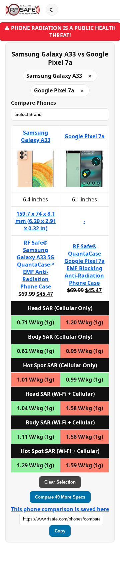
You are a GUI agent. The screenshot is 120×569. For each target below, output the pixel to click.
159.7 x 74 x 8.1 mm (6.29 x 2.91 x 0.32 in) (35, 221)
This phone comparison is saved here (60, 509)
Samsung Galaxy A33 (35, 136)
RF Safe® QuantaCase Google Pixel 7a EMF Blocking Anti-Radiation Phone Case (84, 264)
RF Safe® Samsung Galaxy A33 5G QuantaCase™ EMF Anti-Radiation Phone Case (35, 264)
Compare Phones (33, 102)
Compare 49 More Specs (60, 497)
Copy (60, 530)
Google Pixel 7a (84, 136)
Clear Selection (60, 482)
